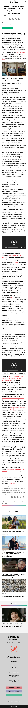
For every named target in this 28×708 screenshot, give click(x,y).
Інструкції (14, 667)
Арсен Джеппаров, (5, 488)
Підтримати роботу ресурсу (14, 687)
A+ (3, 22)
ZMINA (3, 60)
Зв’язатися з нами (14, 695)
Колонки (14, 669)
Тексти (14, 665)
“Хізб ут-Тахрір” (12, 483)
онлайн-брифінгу (20, 52)
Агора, (22, 486)
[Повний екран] (24, 247)
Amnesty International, (9, 486)
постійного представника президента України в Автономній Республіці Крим (12, 378)
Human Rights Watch (13, 255)
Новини (14, 664)
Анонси (14, 670)
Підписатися (7, 28)
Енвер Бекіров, (10, 490)
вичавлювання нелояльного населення (13, 398)
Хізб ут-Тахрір (11, 494)
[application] (14, 242)
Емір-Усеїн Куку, (4, 490)
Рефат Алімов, (22, 492)
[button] (14, 242)
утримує (12, 410)
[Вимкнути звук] (22, 247)
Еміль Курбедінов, (21, 488)
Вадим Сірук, (16, 488)
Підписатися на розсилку (14, 691)
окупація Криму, (4, 492)
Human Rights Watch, (17, 486)
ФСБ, (8, 494)
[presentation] (3, 615)
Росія (12, 297)
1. (13, 250)
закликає (16, 262)
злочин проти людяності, (17, 490)
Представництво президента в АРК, (13, 492)
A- (6, 22)
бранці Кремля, (10, 488)
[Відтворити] (4, 247)
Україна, (5, 494)
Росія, (3, 494)
